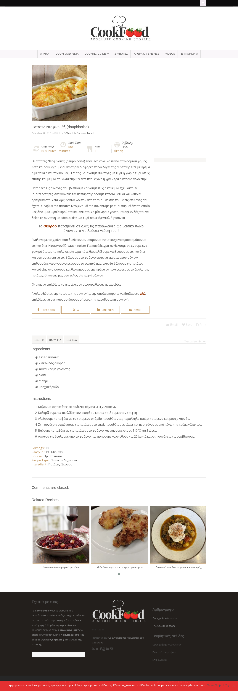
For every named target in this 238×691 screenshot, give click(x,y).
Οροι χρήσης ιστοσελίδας (166, 644)
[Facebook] (101, 649)
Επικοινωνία (159, 659)
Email (173, 325)
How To (55, 340)
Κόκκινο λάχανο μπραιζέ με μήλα (61, 567)
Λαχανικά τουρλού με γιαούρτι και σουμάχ (179, 567)
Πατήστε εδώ (99, 637)
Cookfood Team (85, 133)
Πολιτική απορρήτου (164, 652)
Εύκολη (117, 151)
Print (202, 325)
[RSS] (93, 649)
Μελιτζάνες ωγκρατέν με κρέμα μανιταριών (120, 567)
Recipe (39, 340)
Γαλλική (67, 133)
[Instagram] (111, 649)
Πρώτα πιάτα (53, 456)
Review (71, 340)
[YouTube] (103, 649)
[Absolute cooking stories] (119, 40)
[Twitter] (97, 649)
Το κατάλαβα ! (215, 685)
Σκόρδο (66, 464)
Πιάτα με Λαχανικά (64, 460)
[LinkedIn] (107, 649)
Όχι (227, 685)
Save (188, 325)
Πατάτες (54, 464)
